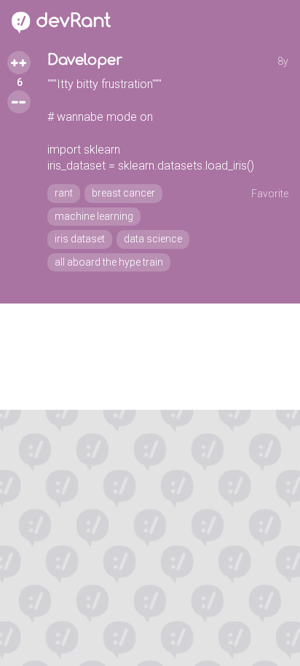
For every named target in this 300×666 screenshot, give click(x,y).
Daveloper (84, 60)
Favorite (269, 193)
